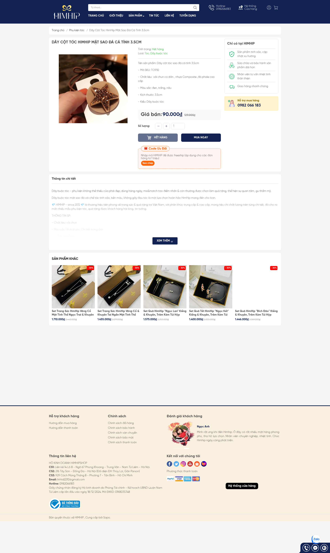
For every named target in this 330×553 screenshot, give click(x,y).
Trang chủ (58, 30)
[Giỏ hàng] (276, 7)
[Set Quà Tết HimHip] (211, 287)
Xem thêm (163, 240)
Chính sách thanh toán (122, 442)
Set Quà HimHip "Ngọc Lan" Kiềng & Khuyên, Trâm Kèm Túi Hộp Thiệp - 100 (164, 313)
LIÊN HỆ (169, 15)
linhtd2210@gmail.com (71, 479)
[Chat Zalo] (324, 548)
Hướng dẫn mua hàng (63, 423)
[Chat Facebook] (315, 548)
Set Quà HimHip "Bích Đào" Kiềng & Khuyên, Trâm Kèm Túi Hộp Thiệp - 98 (256, 313)
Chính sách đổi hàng (121, 423)
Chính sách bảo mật (121, 437)
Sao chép (147, 163)
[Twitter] (176, 464)
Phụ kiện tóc (76, 30)
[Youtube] (190, 464)
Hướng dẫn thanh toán (63, 428)
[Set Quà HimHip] (165, 287)
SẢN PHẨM (135, 15)
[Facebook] (169, 464)
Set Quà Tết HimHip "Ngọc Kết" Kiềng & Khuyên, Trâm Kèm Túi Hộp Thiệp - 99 (209, 313)
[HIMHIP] (67, 11)
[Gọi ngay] (306, 548)
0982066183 (66, 483)
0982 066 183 (249, 105)
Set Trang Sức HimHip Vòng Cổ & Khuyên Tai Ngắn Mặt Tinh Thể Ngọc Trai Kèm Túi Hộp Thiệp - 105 (118, 313)
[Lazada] (204, 464)
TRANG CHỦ (96, 15)
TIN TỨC (154, 15)
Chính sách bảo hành (121, 428)
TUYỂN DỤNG (187, 15)
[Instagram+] (183, 464)
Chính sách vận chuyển (122, 432)
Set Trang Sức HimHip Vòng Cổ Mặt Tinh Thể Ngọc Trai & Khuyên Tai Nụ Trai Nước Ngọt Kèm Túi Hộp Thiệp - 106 (73, 313)
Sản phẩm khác (65, 259)
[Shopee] (197, 464)
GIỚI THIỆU (116, 15)
